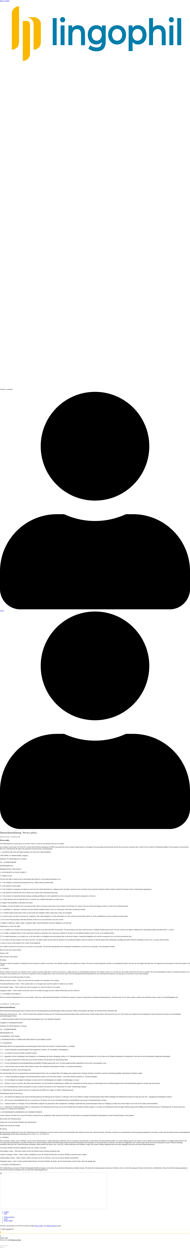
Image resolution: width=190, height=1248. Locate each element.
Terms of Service (51, 1226)
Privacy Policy (38, 1226)
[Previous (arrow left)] (1, 1247)
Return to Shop (16, 1240)
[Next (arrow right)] (3, 1247)
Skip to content (4, 1)
